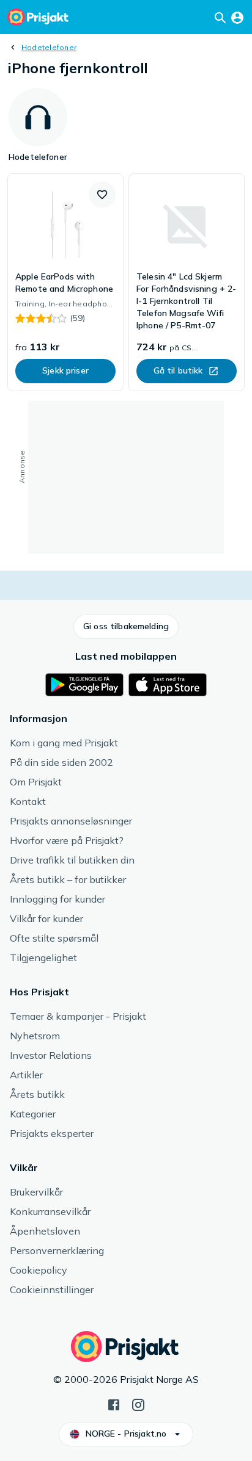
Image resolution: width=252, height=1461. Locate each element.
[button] (102, 194)
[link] (65, 282)
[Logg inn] (237, 17)
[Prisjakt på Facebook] (113, 1404)
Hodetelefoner (48, 47)
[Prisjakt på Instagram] (138, 1404)
